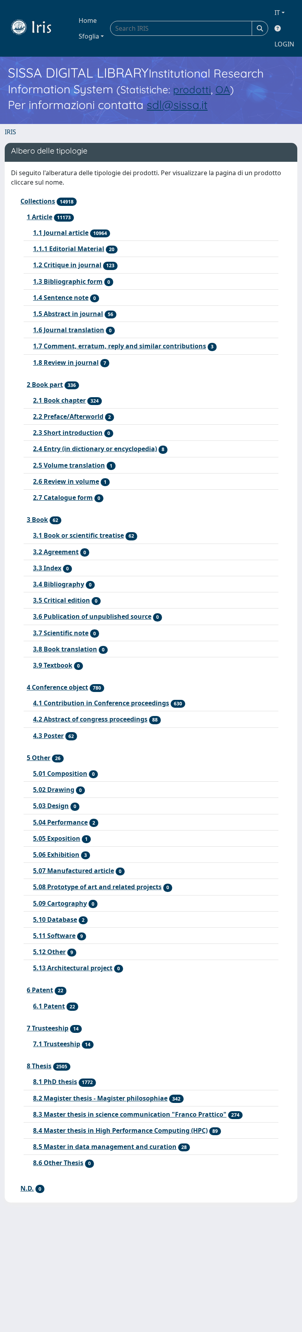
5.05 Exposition (56, 838)
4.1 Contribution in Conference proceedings (101, 703)
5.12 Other (49, 951)
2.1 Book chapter (59, 400)
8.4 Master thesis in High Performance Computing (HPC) (120, 1130)
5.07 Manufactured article (73, 870)
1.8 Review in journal (66, 362)
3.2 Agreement (56, 552)
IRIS (10, 132)
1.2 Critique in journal (67, 265)
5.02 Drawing (53, 789)
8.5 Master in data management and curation (105, 1146)
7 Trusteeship (47, 1028)
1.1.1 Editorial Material (68, 248)
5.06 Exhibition (56, 854)
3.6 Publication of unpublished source (92, 616)
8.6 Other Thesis (58, 1162)
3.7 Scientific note (60, 633)
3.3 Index (47, 568)
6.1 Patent (49, 1006)
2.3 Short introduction (68, 432)
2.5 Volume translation (69, 465)
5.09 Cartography (60, 903)
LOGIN (284, 44)
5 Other (38, 757)
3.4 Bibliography (58, 584)
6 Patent (40, 990)
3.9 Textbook (52, 665)
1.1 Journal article (60, 232)
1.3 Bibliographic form (68, 281)
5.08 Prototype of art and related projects (97, 886)
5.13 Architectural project (72, 968)
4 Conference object (57, 687)
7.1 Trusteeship (56, 1044)
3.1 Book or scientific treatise (78, 535)
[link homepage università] (37, 28)
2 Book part (45, 384)
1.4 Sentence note (60, 297)
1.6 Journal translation (68, 330)
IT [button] (277, 12)
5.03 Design (51, 805)
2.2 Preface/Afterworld (68, 416)
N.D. (27, 1188)
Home (88, 20)
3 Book (37, 519)
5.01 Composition (60, 773)
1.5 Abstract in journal (68, 313)
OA (222, 89)
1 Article (39, 217)
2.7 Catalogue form (63, 497)
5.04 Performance (60, 822)
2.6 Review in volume (66, 481)
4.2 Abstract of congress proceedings (90, 719)
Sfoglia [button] (89, 36)
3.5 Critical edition (61, 600)
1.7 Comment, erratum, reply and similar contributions (119, 346)
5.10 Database (55, 919)
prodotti (192, 89)
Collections (37, 201)
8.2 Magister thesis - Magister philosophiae (100, 1098)
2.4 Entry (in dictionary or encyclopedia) (95, 448)
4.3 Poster (48, 735)
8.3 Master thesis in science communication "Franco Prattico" (129, 1114)
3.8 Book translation (65, 649)
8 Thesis (39, 1066)
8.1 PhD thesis (55, 1081)
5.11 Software (54, 935)
